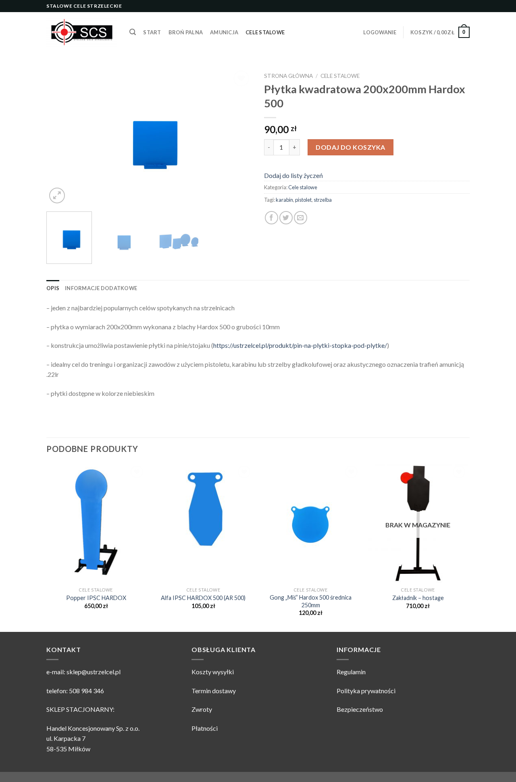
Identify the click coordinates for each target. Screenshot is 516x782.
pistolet (303, 200)
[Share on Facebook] (271, 217)
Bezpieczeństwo (360, 709)
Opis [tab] (52, 288)
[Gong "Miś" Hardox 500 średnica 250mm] (310, 523)
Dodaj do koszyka (350, 147)
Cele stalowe (265, 32)
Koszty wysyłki (212, 671)
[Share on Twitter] (286, 217)
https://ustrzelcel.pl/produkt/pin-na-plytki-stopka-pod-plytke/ (300, 345)
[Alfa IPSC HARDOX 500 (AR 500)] (203, 523)
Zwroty (201, 709)
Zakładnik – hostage (418, 597)
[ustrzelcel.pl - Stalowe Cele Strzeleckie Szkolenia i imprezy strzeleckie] (81, 32)
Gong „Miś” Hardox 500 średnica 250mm (311, 601)
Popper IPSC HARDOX (96, 597)
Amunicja (224, 32)
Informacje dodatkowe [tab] (101, 288)
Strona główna (288, 76)
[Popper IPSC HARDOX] (96, 523)
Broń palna (186, 32)
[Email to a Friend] (300, 217)
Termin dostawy (213, 690)
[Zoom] (57, 195)
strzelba (323, 200)
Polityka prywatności (366, 690)
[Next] (238, 137)
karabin (284, 200)
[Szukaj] (132, 32)
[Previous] (60, 137)
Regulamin (351, 671)
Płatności (204, 728)
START (152, 32)
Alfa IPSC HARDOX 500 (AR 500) (203, 597)
